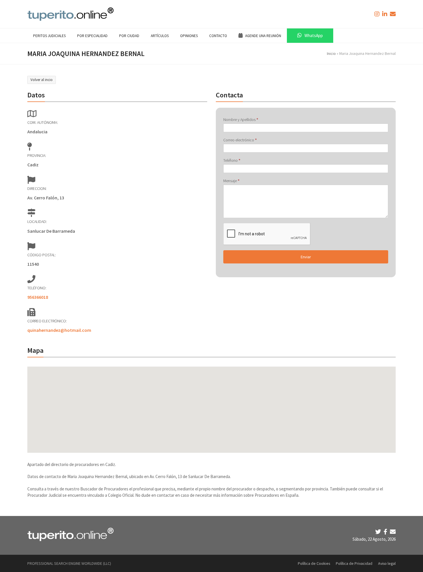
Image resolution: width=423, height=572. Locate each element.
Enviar (306, 256)
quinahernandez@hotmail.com (59, 330)
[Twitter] (378, 531)
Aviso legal (387, 563)
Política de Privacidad (354, 563)
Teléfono (231, 160)
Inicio (331, 53)
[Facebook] (386, 531)
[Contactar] (393, 14)
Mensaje (231, 180)
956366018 (37, 297)
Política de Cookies (314, 563)
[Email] (393, 531)
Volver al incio (42, 79)
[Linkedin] (385, 14)
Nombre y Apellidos (240, 119)
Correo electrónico (240, 139)
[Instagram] (377, 14)
